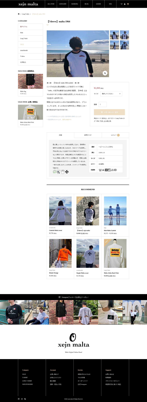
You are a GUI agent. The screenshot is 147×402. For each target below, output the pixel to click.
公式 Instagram (82, 384)
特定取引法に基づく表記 (113, 384)
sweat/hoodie (24, 50)
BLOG (86, 4)
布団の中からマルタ (84, 374)
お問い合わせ (110, 374)
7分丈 (101, 121)
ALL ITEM (51, 4)
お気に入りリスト (55, 377)
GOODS (98, 4)
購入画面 (53, 381)
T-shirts (22, 56)
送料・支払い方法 (55, 384)
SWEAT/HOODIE (27, 384)
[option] (30, 85)
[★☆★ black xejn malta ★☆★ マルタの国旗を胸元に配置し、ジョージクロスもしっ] (12, 312)
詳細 (60, 135)
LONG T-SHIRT (27, 381)
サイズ (96, 93)
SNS (110, 4)
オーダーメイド (83, 381)
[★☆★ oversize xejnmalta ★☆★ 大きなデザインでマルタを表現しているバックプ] (86, 312)
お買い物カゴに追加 (111, 112)
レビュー (115, 135)
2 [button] (29, 86)
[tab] (60, 135)
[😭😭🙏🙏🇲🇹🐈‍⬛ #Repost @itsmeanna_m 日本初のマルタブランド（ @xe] (110, 312)
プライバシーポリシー (113, 381)
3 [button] (31, 86)
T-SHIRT (25, 377)
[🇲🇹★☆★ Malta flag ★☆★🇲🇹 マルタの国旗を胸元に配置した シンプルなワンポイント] (61, 312)
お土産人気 (107, 121)
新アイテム (23, 26)
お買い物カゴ (54, 374)
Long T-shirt (119, 118)
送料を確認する (66, 119)
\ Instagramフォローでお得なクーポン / (74, 297)
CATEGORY (62, 4)
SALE (22, 44)
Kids (21, 32)
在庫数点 (23, 62)
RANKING (75, 4)
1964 (97, 121)
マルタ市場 (81, 377)
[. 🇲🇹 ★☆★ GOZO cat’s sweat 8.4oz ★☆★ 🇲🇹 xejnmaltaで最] (36, 312)
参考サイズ (87, 135)
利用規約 (108, 377)
